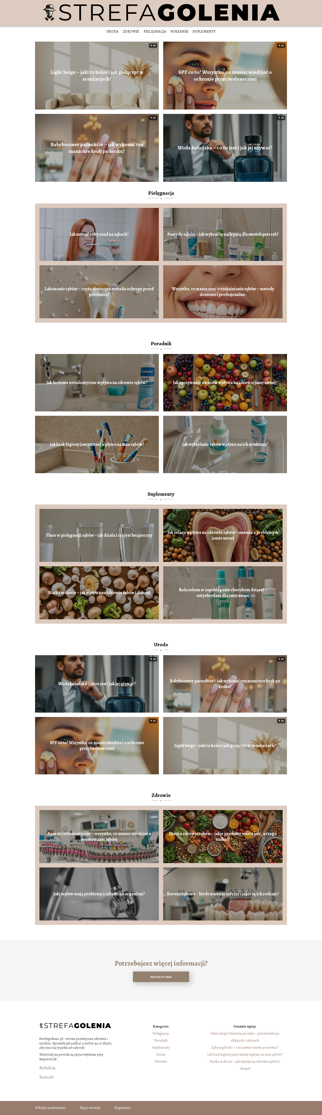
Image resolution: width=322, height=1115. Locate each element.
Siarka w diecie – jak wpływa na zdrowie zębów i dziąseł (99, 593)
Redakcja (47, 1068)
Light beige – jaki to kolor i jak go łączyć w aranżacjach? (96, 75)
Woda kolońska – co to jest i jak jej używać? (225, 147)
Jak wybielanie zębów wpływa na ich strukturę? (225, 444)
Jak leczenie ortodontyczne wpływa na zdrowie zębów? (96, 383)
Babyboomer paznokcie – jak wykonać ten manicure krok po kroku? (96, 148)
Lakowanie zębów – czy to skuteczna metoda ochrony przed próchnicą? (99, 291)
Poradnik (180, 31)
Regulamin (123, 1107)
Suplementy (204, 31)
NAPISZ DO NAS (161, 977)
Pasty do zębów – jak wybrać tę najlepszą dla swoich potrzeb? (223, 234)
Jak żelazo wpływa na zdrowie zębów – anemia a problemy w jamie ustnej (223, 535)
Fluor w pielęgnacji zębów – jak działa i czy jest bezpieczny (99, 535)
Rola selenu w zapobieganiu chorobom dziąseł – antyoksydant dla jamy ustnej (223, 592)
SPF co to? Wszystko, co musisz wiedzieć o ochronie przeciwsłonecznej (225, 75)
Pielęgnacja (155, 31)
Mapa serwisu (90, 1107)
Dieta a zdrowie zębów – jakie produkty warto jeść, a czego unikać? (223, 836)
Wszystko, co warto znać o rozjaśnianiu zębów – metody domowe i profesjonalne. (223, 291)
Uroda (112, 31)
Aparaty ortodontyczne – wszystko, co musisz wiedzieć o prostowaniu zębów (99, 836)
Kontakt (46, 1077)
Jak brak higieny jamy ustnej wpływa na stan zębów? (97, 444)
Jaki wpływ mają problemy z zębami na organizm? (99, 894)
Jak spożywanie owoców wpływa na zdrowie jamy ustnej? (225, 383)
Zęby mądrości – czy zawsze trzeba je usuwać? (245, 1047)
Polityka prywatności (50, 1107)
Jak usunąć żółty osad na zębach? (99, 234)
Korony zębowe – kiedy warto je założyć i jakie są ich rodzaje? (223, 894)
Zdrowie (131, 31)
